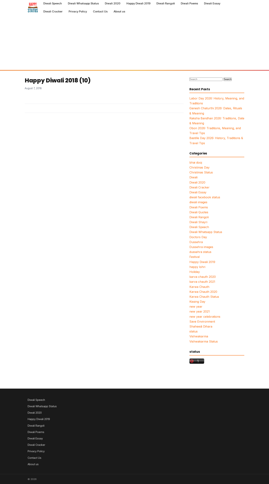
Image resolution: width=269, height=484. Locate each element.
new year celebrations (204, 316)
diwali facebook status (204, 197)
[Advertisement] (134, 42)
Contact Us (100, 11)
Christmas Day (199, 167)
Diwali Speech (52, 3)
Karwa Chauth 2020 (203, 292)
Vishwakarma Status (203, 341)
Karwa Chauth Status (204, 296)
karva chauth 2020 (202, 277)
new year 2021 (199, 311)
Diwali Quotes (198, 212)
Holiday (194, 272)
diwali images (198, 202)
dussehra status (200, 252)
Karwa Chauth (199, 287)
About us (119, 11)
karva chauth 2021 (202, 281)
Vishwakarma (198, 336)
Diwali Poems (189, 3)
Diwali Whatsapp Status (83, 3)
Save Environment (202, 321)
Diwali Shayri (198, 222)
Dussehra (196, 242)
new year (195, 306)
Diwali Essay (212, 3)
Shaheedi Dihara (200, 326)
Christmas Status (201, 172)
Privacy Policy (78, 11)
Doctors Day (198, 237)
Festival (194, 257)
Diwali (193, 177)
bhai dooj (195, 162)
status (193, 331)
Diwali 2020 (112, 3)
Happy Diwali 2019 (138, 3)
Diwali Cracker (53, 11)
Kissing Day (197, 301)
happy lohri (197, 267)
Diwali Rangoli (165, 3)
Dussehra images (201, 247)
